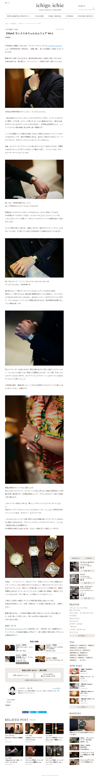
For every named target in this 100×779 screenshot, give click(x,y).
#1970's (86, 650)
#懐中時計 (74, 652)
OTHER (69, 16)
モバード (74, 632)
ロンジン (74, 621)
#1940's (74, 645)
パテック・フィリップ (78, 608)
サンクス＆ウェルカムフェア (15, 629)
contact (89, 558)
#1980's (83, 652)
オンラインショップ (22, 663)
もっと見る (56, 688)
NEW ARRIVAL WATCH (17, 16)
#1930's (82, 648)
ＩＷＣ (73, 626)
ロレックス (75, 610)
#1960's (73, 648)
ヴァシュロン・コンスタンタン (81, 613)
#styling (7, 37)
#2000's (81, 657)
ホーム (7, 23)
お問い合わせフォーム (20, 675)
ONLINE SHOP (84, 16)
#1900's (89, 657)
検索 (93, 8)
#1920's (73, 655)
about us (75, 558)
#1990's (73, 657)
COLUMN (39, 16)
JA (9, 3)
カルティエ (74, 618)
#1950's (83, 645)
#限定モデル (82, 655)
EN (6, 3)
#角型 (91, 645)
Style (16, 29)
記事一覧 (87, 570)
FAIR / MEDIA (55, 16)
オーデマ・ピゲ (76, 624)
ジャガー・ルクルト (77, 629)
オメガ (73, 615)
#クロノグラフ (75, 650)
